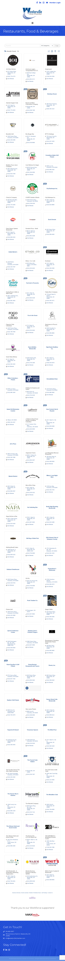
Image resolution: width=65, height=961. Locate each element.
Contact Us (50, 892)
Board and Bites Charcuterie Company (32, 103)
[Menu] (32, 23)
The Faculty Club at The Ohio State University (13, 770)
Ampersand (48, 69)
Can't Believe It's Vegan (32, 165)
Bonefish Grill (10, 134)
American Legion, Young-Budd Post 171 (32, 69)
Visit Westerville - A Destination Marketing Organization (12, 872)
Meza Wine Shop (30, 485)
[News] (27, 689)
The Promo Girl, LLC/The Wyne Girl (31, 836)
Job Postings (44, 892)
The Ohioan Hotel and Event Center (12, 836)
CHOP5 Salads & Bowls (32, 197)
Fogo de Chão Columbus (10, 325)
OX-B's (28, 578)
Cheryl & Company (11, 197)
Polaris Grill (9, 609)
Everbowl (47, 261)
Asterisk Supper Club (12, 103)
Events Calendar (25, 892)
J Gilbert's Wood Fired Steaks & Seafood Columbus (32, 420)
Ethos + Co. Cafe (30, 261)
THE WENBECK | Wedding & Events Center (50, 837)
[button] (5, 51)
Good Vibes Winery (11, 357)
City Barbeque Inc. (50, 197)
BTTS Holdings (49, 134)
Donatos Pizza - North (32, 228)
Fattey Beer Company (51, 292)
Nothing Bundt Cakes (12, 547)
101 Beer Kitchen (11, 69)
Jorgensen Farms (30, 453)
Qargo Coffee (49, 609)
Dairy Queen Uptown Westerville (12, 229)
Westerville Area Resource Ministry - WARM (31, 872)
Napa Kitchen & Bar (11, 516)
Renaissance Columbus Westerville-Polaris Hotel (52, 642)
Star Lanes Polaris (31, 709)
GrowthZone (52, 958)
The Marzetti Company (32, 803)
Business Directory (16, 892)
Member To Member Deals (35, 892)
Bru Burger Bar (30, 134)
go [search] (57, 45)
